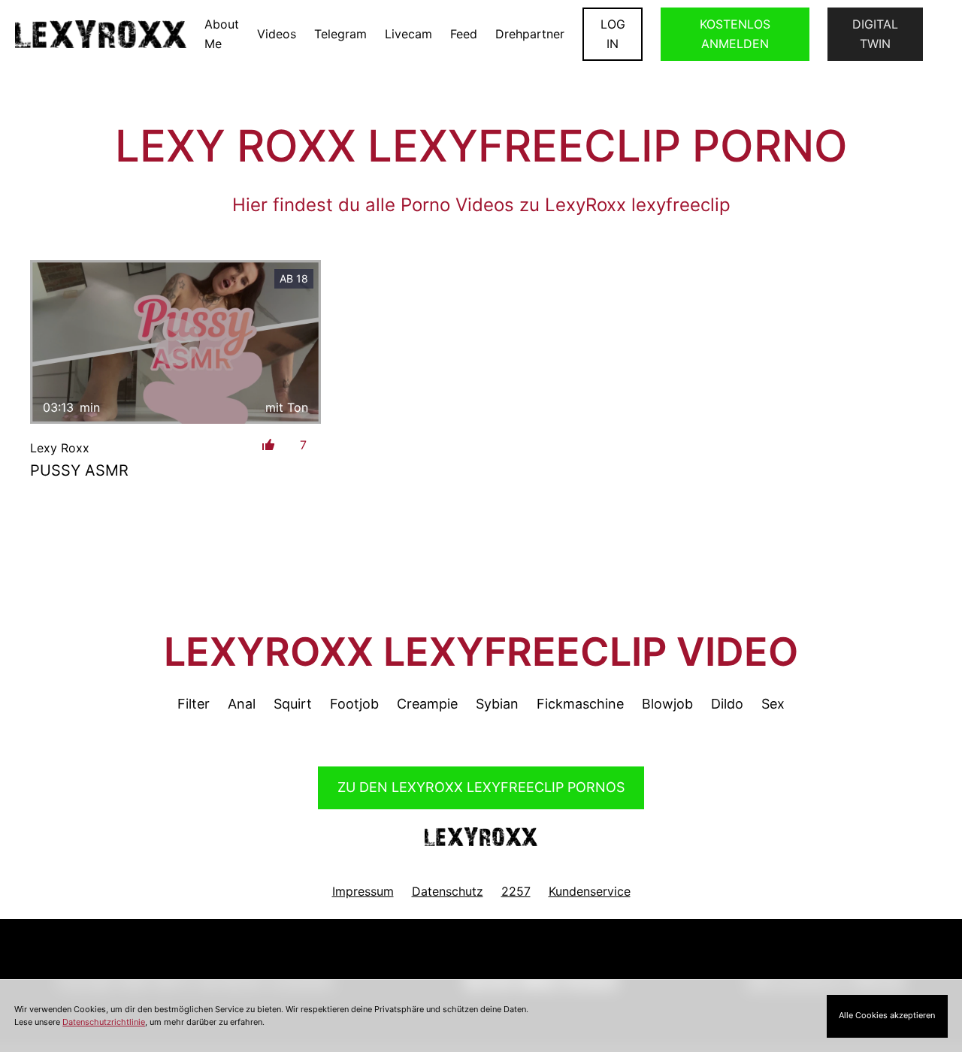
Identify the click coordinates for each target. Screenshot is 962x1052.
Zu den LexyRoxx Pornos (481, 787)
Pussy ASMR (79, 470)
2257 (516, 891)
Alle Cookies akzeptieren (887, 1015)
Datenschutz (447, 891)
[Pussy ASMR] (175, 341)
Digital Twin (875, 34)
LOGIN (612, 34)
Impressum (363, 891)
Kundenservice (590, 891)
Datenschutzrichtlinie (103, 1022)
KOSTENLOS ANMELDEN (735, 34)
